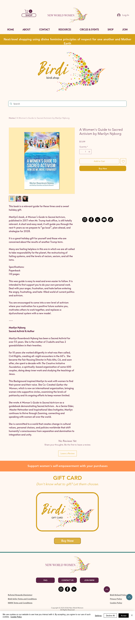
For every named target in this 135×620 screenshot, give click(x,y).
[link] (29, 11)
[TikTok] (110, 219)
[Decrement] (81, 151)
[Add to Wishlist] (123, 161)
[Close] (131, 615)
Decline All (110, 615)
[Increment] (89, 151)
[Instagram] (84, 219)
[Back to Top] (107, 589)
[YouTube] (104, 219)
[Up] (129, 597)
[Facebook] (91, 219)
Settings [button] (98, 615)
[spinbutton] (85, 151)
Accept (123, 615)
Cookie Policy (16, 616)
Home (12, 118)
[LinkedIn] (97, 219)
